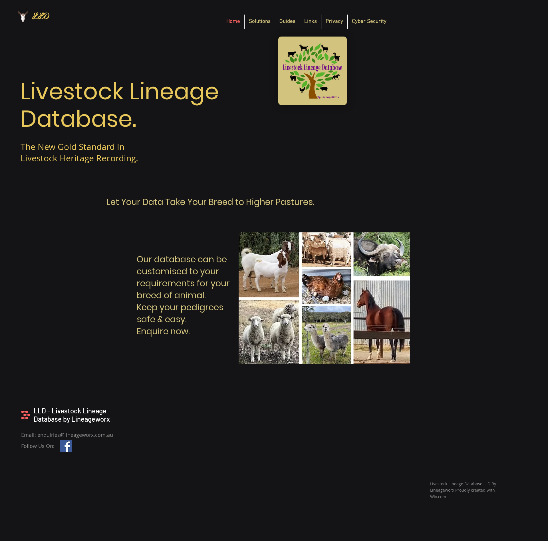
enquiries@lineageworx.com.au (75, 434)
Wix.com (438, 496)
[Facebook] (66, 446)
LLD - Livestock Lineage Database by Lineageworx (72, 415)
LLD (40, 15)
